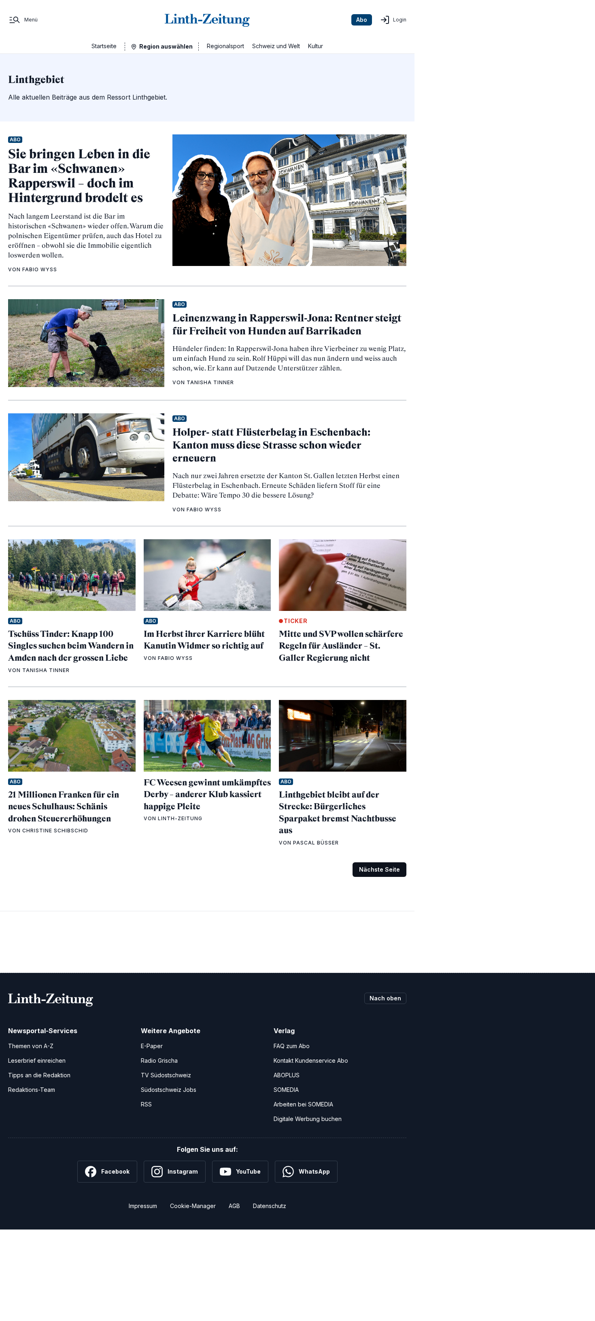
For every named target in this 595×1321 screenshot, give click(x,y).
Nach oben (385, 998)
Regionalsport (225, 46)
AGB (234, 1205)
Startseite (104, 46)
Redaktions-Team (31, 1089)
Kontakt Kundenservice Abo (311, 1060)
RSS (146, 1104)
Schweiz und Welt (276, 46)
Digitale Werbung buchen (308, 1118)
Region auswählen (166, 46)
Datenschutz (269, 1205)
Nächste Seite (379, 869)
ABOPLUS (287, 1075)
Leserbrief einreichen (37, 1060)
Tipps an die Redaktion (39, 1075)
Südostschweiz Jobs (168, 1089)
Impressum (143, 1205)
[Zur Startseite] (207, 20)
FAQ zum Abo (292, 1045)
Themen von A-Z (30, 1045)
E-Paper (152, 1045)
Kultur (315, 46)
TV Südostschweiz (166, 1075)
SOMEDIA (286, 1089)
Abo (361, 19)
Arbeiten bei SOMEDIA (303, 1104)
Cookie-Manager (193, 1205)
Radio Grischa (159, 1060)
